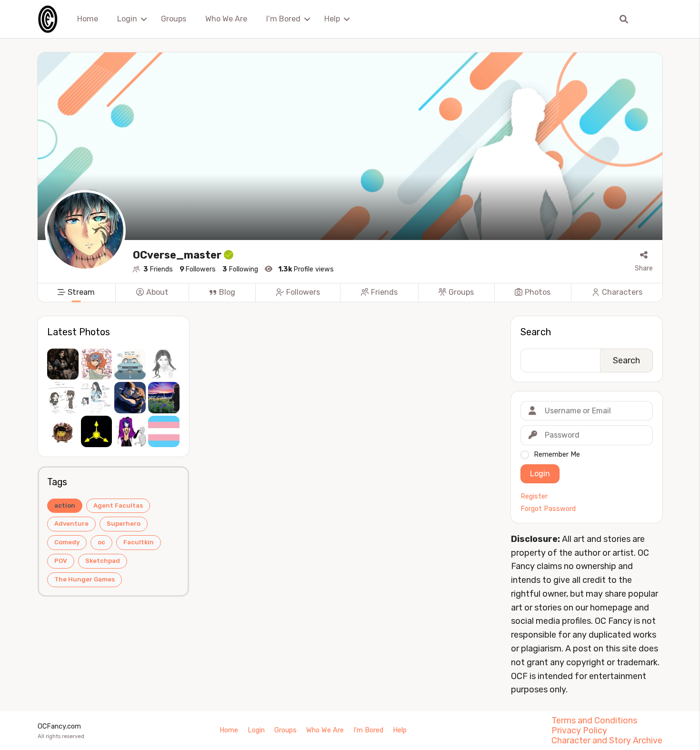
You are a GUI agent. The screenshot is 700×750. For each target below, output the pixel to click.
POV (60, 560)
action (64, 505)
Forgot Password (548, 509)
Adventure (71, 523)
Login (127, 18)
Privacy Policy (579, 730)
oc (101, 542)
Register (534, 496)
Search (535, 332)
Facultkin (138, 542)
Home (87, 18)
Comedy (67, 542)
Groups (173, 18)
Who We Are (226, 18)
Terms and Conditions (594, 720)
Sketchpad (102, 560)
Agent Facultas (118, 505)
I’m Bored (283, 18)
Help (332, 18)
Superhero (123, 523)
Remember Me (557, 454)
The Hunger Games (84, 579)
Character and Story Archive (606, 740)
